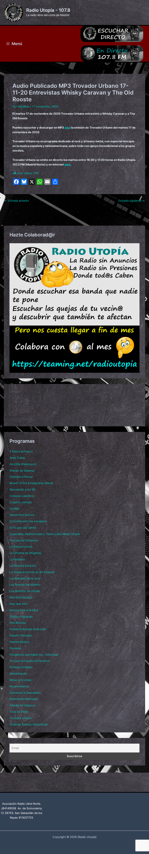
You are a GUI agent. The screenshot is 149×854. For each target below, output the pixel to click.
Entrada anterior (16, 200)
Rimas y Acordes (21, 680)
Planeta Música (19, 642)
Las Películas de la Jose (25, 578)
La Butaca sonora (21, 546)
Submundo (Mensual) (24, 699)
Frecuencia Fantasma (24, 540)
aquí (67, 127)
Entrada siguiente (131, 200)
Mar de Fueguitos (21, 597)
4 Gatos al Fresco (21, 451)
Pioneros (15, 648)
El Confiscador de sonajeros (28, 521)
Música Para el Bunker (24, 610)
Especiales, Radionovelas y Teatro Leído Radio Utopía (45, 534)
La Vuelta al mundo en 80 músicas (32, 572)
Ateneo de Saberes (22, 470)
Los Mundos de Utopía (25, 591)
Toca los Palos (19, 711)
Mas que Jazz (19, 604)
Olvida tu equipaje (21, 616)
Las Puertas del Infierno (25, 584)
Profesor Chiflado (21, 667)
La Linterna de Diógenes (25, 553)
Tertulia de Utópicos (23, 705)
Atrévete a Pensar (21, 477)
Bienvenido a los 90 (22, 489)
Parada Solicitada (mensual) (28, 629)
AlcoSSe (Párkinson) (23, 464)
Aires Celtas (17, 458)
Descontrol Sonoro (22, 515)
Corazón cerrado (21, 502)
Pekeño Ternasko (21, 635)
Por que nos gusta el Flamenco (30, 661)
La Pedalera (17, 559)
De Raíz (14, 508)
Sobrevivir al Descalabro (25, 692)
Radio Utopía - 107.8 (48, 10)
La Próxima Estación (23, 565)
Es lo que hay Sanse (23, 527)
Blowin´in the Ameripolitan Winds (31, 483)
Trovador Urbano (21, 718)
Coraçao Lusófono (22, 496)
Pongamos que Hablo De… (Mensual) (34, 654)
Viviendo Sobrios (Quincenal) (29, 724)
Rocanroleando (19, 686)
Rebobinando (18, 673)
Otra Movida (18, 623)
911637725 (26, 817)
